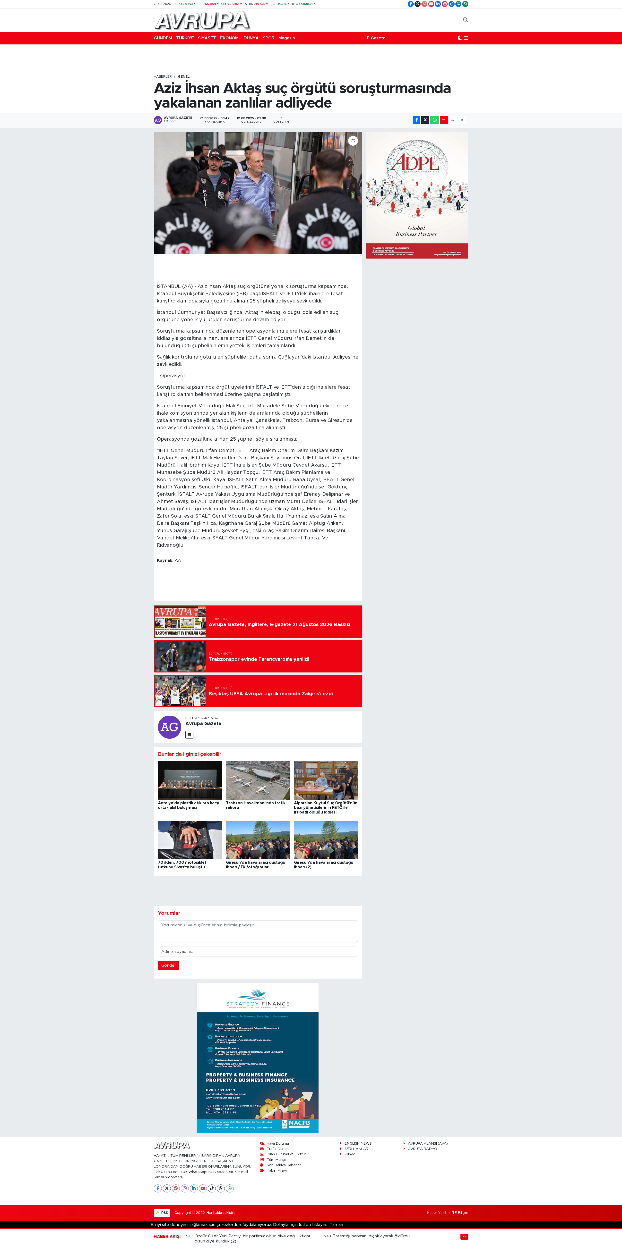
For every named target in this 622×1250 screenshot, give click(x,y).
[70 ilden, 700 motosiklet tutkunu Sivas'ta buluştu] (190, 840)
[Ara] (465, 20)
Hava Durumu (278, 1143)
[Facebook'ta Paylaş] (416, 120)
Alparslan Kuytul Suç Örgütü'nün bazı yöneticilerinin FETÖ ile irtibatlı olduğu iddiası (325, 807)
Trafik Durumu (279, 1149)
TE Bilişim (460, 1213)
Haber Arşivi (277, 1170)
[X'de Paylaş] (425, 120)
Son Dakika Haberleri (284, 1165)
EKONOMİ (230, 38)
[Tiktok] (212, 1188)
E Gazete (376, 38)
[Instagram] (185, 1188)
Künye (350, 1154)
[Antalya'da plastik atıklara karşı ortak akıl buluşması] (190, 780)
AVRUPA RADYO (422, 1149)
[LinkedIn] (194, 1188)
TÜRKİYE (185, 38)
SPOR (268, 38)
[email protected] (168, 1177)
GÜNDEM (163, 38)
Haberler (163, 76)
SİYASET (207, 38)
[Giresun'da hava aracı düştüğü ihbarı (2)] (326, 840)
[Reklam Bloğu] (258, 1057)
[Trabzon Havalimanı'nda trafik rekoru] (258, 780)
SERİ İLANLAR (356, 1149)
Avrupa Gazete (203, 723)
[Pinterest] (176, 1188)
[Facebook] (158, 1188)
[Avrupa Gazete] (202, 20)
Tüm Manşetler (279, 1160)
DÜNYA (251, 38)
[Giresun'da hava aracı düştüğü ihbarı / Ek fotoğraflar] (258, 840)
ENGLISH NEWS (358, 1143)
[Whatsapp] (230, 1188)
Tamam (337, 1225)
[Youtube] (203, 1188)
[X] (167, 1188)
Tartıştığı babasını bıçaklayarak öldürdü (371, 1236)
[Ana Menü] (466, 38)
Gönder (168, 965)
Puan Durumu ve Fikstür (286, 1154)
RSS (164, 1213)
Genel (184, 76)
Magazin (286, 38)
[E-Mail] (189, 735)
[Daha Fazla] (444, 120)
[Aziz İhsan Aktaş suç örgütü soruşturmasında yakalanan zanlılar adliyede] (258, 193)
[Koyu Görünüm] (460, 38)
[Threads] (221, 1188)
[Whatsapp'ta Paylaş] (434, 120)
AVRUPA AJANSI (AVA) (428, 1143)
